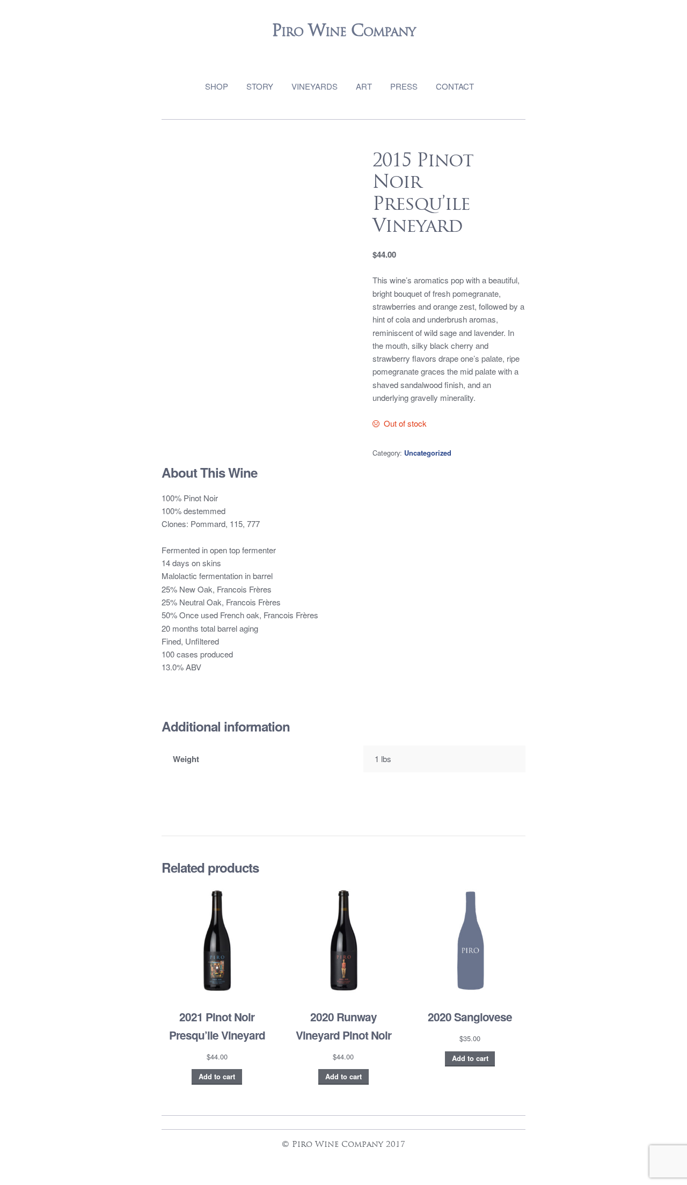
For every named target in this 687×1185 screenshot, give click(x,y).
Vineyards (314, 86)
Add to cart (217, 1076)
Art (364, 86)
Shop (216, 86)
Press (404, 86)
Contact (455, 86)
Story (259, 86)
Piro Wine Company (343, 30)
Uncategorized (427, 453)
